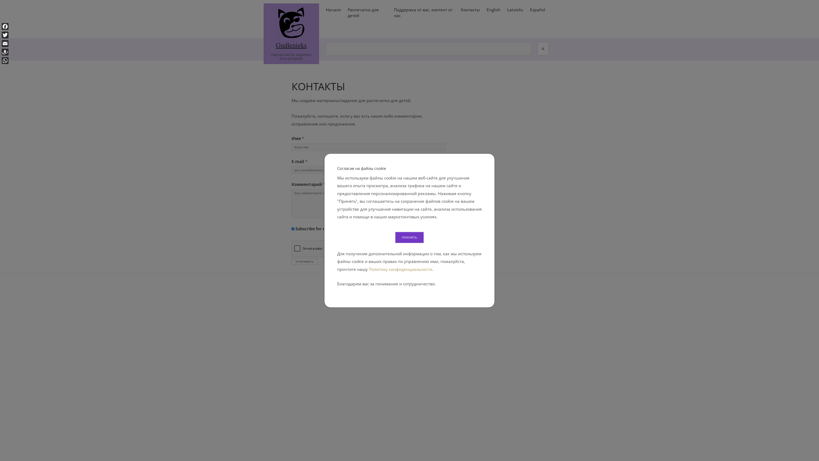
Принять (409, 237)
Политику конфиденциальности (400, 269)
